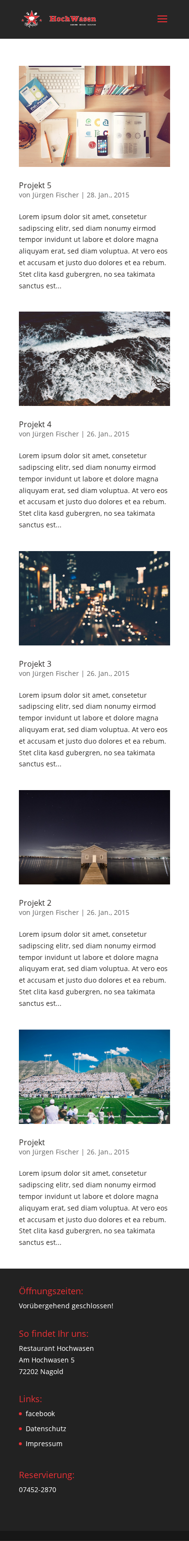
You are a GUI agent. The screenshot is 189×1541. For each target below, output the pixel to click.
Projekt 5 (35, 185)
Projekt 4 (35, 424)
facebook (40, 1413)
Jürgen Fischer (55, 194)
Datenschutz (46, 1428)
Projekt (32, 1142)
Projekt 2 (35, 903)
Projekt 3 (35, 663)
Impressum (44, 1443)
